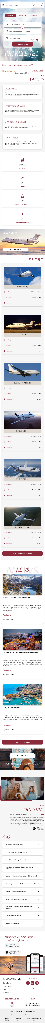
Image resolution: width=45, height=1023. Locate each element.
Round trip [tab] (22, 15)
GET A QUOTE (15, 249)
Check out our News (22, 742)
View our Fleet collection (22, 553)
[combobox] (24, 25)
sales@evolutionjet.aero (33, 1005)
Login (39, 5)
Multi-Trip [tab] (34, 15)
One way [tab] (10, 15)
